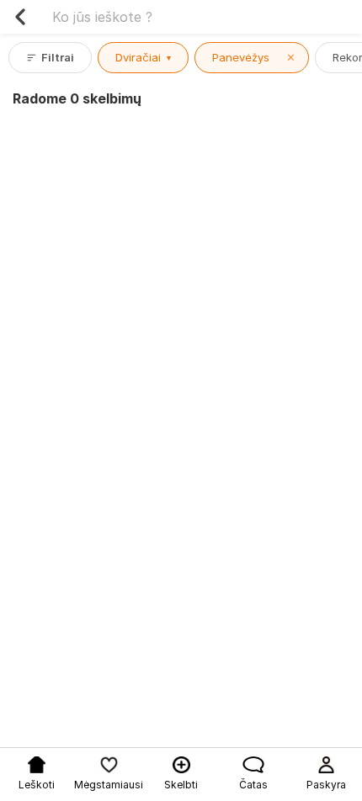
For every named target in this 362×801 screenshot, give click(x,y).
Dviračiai (143, 57)
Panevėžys (253, 57)
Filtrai (57, 57)
